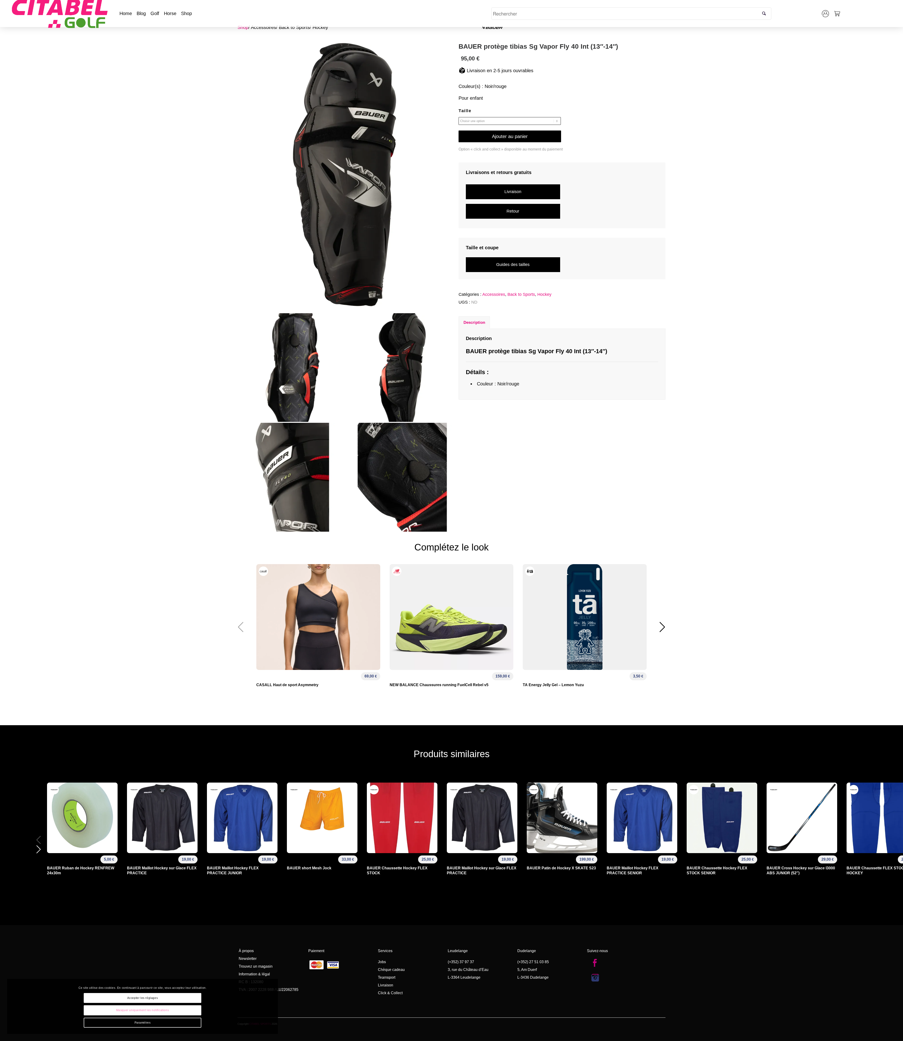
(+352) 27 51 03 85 (533, 962)
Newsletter (248, 959)
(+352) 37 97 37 (461, 962)
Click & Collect (390, 993)
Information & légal (254, 974)
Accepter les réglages (142, 998)
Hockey (320, 27)
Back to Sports (294, 27)
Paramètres (143, 1022)
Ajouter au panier (510, 136)
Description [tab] (474, 322)
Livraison (512, 191)
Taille (465, 110)
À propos (246, 951)
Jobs (382, 962)
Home (125, 13)
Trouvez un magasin (256, 966)
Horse (170, 13)
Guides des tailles (513, 264)
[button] (662, 627)
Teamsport (386, 977)
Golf (154, 13)
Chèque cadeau (391, 970)
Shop (186, 13)
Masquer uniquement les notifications (142, 1010)
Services (385, 951)
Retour (513, 211)
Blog (141, 13)
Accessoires (263, 27)
